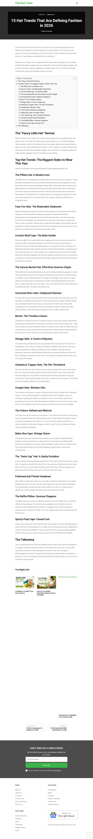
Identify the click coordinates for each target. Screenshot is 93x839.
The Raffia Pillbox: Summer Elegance (34, 120)
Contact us (18, 793)
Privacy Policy (57, 770)
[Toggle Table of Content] (74, 78)
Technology (18, 824)
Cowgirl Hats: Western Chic (30, 107)
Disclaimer (18, 796)
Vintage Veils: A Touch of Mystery (32, 102)
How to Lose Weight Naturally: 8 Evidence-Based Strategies (46, 593)
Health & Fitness (53, 804)
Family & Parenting (54, 798)
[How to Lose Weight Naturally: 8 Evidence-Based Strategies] (46, 582)
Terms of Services (21, 801)
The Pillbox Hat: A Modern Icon (31, 86)
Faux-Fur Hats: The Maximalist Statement (35, 89)
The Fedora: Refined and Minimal (33, 110)
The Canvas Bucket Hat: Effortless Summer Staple (38, 94)
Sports (50, 793)
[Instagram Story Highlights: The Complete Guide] (68, 644)
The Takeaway (23, 126)
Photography (52, 790)
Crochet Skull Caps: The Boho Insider (33, 92)
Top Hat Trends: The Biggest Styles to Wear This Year (37, 84)
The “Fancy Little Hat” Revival (29, 81)
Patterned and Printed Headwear (33, 118)
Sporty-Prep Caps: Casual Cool (32, 123)
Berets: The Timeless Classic (30, 99)
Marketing (18, 819)
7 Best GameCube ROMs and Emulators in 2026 (58, 729)
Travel (17, 830)
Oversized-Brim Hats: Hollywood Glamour (35, 97)
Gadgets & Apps (20, 827)
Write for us (19, 804)
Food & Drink (52, 801)
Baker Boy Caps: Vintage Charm (32, 113)
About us (18, 790)
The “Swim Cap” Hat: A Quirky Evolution (35, 115)
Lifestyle (42, 14)
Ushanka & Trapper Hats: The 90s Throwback (36, 105)
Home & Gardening (21, 816)
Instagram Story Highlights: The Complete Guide (68, 716)
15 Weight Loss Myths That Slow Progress (24, 592)
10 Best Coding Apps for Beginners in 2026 (34, 729)
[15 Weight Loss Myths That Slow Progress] (24, 582)
